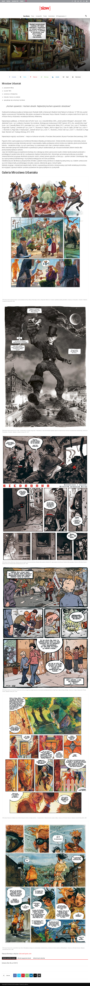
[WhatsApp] (27, 975)
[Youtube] (86, 1)
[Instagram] (75, 1)
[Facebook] (72, 1)
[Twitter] (84, 1)
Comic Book (51, 16)
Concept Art (39, 16)
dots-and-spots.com (25, 954)
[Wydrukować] (39, 975)
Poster (45, 16)
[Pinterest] (23, 975)
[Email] (35, 975)
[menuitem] (26, 1)
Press (32, 16)
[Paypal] (81, 1)
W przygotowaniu (60, 16)
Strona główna (5, 21)
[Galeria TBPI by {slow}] (45, 8)
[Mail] (78, 1)
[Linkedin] (31, 975)
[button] (86, 16)
